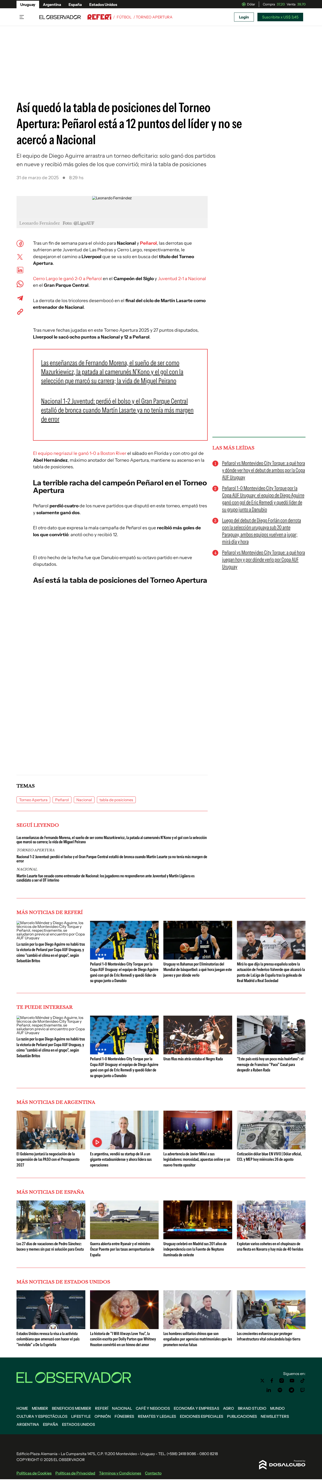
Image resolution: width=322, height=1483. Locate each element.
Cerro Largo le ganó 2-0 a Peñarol (67, 278)
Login (244, 17)
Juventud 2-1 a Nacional (182, 278)
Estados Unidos (103, 4)
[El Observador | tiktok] (302, 1380)
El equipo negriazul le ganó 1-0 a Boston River (79, 453)
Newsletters (275, 1416)
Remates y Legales (157, 1416)
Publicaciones (242, 1416)
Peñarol (148, 243)
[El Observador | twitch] (302, 1390)
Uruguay (27, 4)
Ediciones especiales (201, 1416)
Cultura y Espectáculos (42, 1416)
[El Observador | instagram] (281, 1380)
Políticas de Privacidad (75, 1473)
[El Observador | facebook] (272, 1380)
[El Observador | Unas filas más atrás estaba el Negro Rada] (197, 1052)
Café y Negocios (153, 1408)
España (75, 4)
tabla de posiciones (116, 799)
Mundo (277, 1408)
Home (22, 1408)
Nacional (84, 799)
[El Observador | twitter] (262, 1380)
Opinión (103, 1416)
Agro (228, 1408)
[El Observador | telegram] (291, 1390)
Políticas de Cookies (34, 1473)
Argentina (52, 4)
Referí (101, 1408)
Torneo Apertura (33, 799)
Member (40, 1408)
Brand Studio (252, 1408)
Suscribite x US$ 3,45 (280, 17)
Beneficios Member (71, 1408)
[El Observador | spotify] (280, 1390)
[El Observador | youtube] (292, 1380)
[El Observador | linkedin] (269, 1390)
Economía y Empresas (196, 1408)
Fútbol (124, 17)
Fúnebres (124, 1416)
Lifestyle (81, 1416)
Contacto (153, 1473)
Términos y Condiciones (120, 1473)
